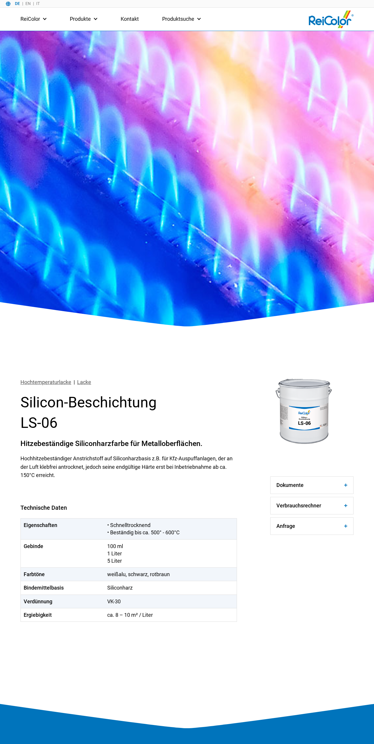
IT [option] (38, 3)
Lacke (84, 382)
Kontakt (130, 19)
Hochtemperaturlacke (45, 382)
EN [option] (28, 3)
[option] (27, 3)
